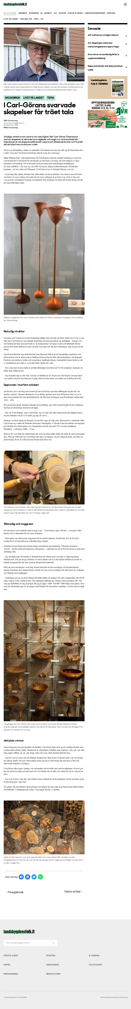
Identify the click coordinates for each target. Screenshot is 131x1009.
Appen (7, 965)
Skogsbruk (34, 13)
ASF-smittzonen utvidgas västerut (103, 35)
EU (42, 13)
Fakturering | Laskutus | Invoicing (113, 997)
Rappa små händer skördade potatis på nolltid (105, 68)
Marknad (111, 13)
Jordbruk (22, 13)
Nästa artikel (72, 891)
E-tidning (94, 956)
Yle (41, 19)
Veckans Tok (26, 19)
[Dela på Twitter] (34, 876)
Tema (36, 19)
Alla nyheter (10, 13)
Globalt (48, 13)
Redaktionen (53, 974)
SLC (55, 13)
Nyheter (50, 956)
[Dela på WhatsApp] (40, 876)
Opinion (62, 13)
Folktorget (95, 965)
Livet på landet (11, 19)
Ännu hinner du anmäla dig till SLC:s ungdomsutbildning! (103, 56)
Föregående (15, 892)
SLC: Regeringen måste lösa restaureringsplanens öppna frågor (103, 45)
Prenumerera (11, 974)
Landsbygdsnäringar (94, 13)
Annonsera (52, 965)
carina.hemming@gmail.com (14, 123)
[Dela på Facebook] (21, 876)
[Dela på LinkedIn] (27, 876)
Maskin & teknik (75, 13)
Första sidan (11, 956)
